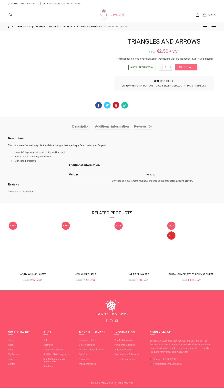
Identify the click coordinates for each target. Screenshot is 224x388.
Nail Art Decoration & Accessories (54, 360)
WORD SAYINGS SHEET (33, 274)
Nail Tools (48, 366)
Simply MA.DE (106, 383)
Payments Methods (124, 345)
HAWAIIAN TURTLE (85, 274)
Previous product (205, 26)
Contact (12, 364)
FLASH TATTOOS (44, 26)
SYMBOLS (95, 26)
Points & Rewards (123, 340)
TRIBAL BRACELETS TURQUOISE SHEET (191, 274)
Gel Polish (48, 345)
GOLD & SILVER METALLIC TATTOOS (71, 26)
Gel (45, 340)
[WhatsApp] (124, 105)
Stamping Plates (87, 340)
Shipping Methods (123, 349)
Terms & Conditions (124, 359)
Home (23, 26)
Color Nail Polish (87, 345)
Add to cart (186, 67)
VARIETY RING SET (138, 274)
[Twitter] (107, 105)
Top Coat (83, 354)
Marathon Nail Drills (53, 349)
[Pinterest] (116, 105)
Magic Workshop (87, 364)
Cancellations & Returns (126, 354)
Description (81, 126)
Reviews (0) (143, 126)
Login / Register (197, 14)
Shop (31, 26)
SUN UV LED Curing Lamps (57, 354)
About (11, 345)
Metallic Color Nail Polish (91, 349)
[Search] (10, 14)
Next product (213, 26)
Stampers (84, 359)
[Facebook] (98, 105)
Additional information (112, 126)
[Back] (10, 26)
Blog (10, 359)
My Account (14, 354)
